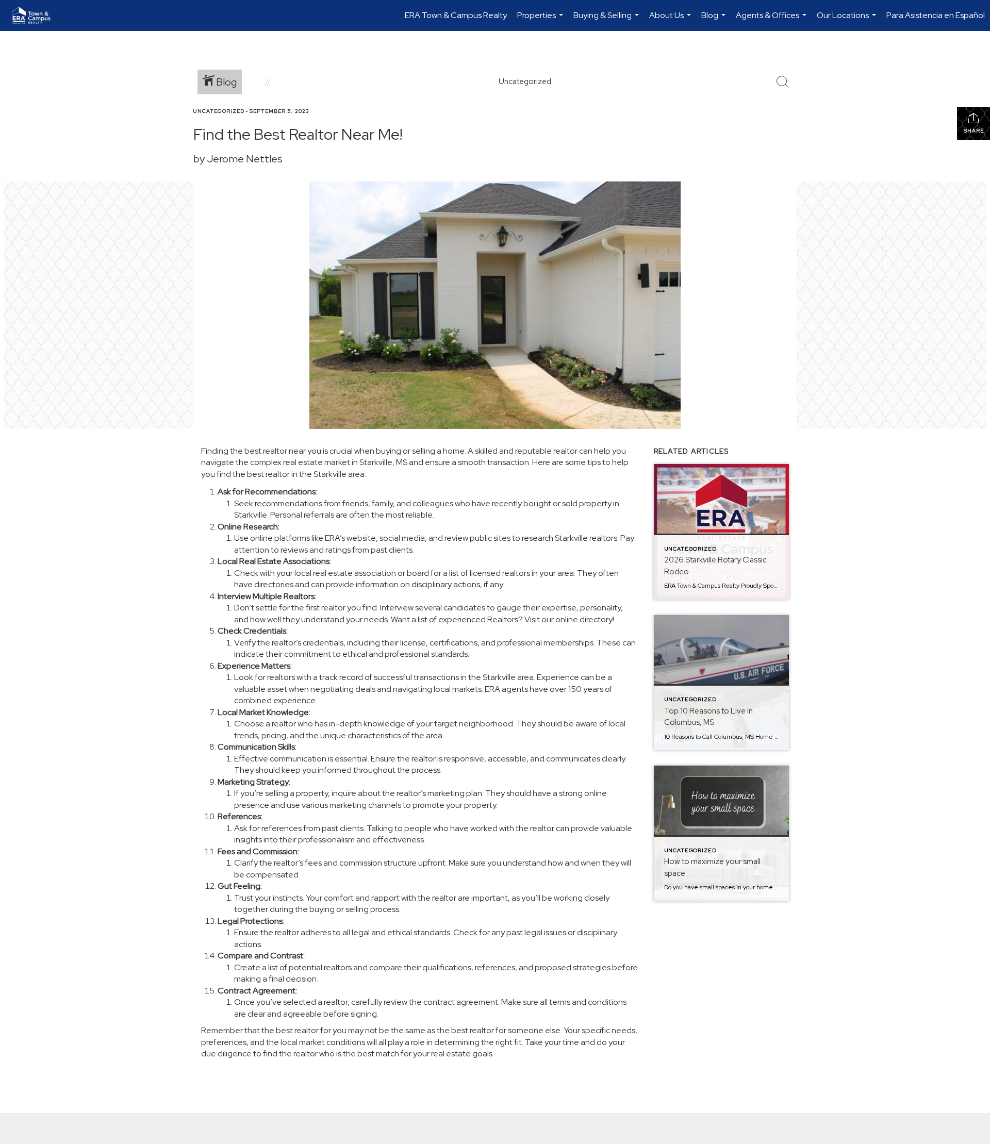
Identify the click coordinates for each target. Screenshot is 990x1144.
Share (974, 130)
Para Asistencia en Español (935, 15)
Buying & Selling (607, 20)
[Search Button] (783, 82)
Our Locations (848, 20)
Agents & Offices (772, 20)
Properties (541, 20)
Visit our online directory (568, 619)
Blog (714, 20)
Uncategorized (218, 111)
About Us (671, 20)
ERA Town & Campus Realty (456, 15)
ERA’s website (350, 538)
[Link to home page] (36, 15)
